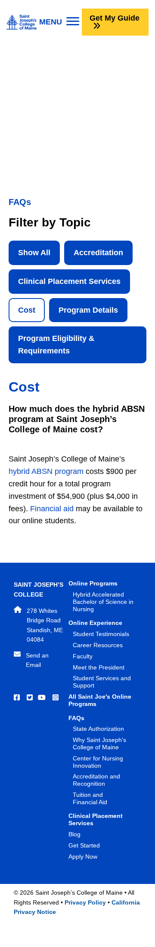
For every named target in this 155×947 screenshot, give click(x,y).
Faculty (83, 656)
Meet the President (98, 667)
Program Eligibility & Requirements (56, 344)
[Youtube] (42, 698)
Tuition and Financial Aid (90, 798)
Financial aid (52, 508)
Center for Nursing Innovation (98, 762)
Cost (26, 310)
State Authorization (98, 728)
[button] (115, 22)
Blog (74, 834)
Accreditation (98, 252)
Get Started (84, 845)
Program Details (88, 310)
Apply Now (82, 856)
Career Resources (98, 645)
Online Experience (95, 622)
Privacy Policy (85, 902)
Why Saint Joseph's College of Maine (99, 743)
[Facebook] (18, 698)
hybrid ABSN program (46, 471)
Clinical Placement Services (69, 281)
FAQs (76, 718)
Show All (34, 252)
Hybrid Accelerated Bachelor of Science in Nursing (103, 601)
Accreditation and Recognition (96, 780)
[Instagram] (56, 698)
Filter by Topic (50, 222)
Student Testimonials (101, 633)
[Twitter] (30, 698)
